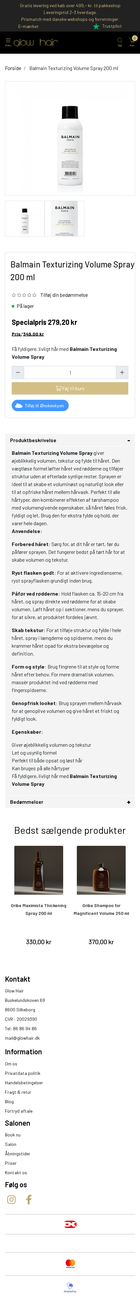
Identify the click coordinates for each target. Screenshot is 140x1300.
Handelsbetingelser (24, 1082)
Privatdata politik (22, 1073)
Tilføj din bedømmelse (64, 295)
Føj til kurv (73, 388)
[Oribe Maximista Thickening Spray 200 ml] (38, 870)
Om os (11, 1063)
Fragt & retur (18, 1092)
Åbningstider (17, 1153)
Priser (11, 1163)
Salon (10, 1144)
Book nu (13, 1134)
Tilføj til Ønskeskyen (44, 405)
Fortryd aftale (19, 1111)
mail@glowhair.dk (22, 1038)
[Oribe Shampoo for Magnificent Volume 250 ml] (101, 870)
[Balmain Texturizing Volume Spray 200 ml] (24, 217)
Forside (13, 68)
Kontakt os (16, 1172)
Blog (9, 1101)
